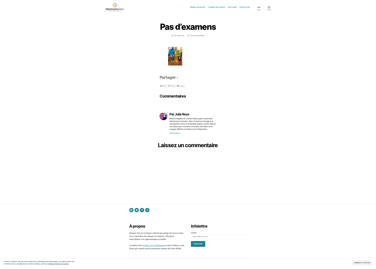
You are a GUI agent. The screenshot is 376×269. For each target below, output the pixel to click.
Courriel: (193, 233)
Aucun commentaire (197, 36)
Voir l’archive (175, 133)
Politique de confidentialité (154, 245)
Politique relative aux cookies (58, 264)
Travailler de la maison (216, 7)
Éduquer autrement (197, 7)
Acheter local (244, 7)
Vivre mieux (232, 7)
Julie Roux (180, 36)
